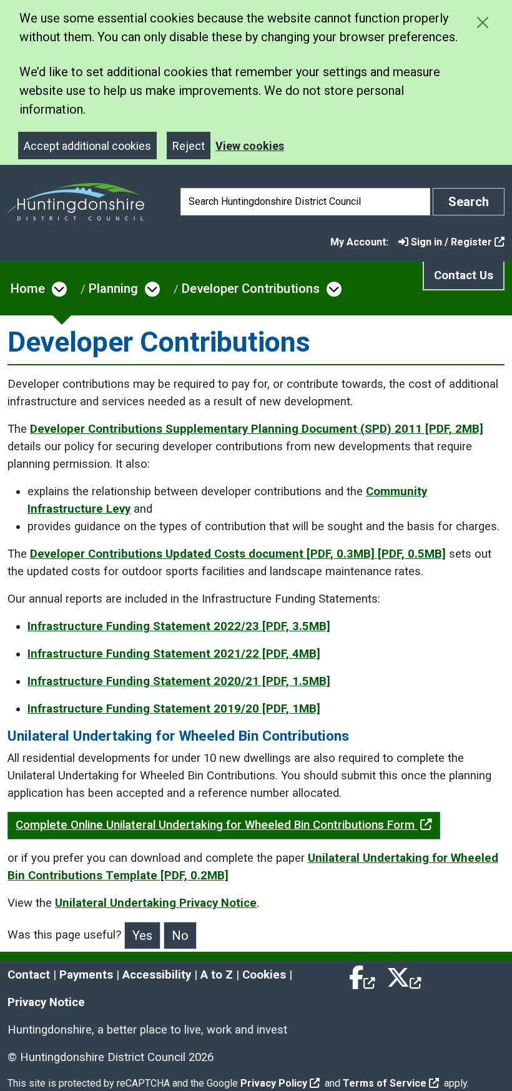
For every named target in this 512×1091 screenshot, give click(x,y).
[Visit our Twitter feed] (403, 975)
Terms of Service (384, 1083)
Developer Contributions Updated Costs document (238, 554)
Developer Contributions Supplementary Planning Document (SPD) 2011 (256, 429)
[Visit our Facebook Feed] (363, 975)
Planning (113, 288)
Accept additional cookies (87, 145)
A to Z (216, 975)
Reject (188, 145)
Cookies (264, 975)
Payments (86, 975)
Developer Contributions (251, 288)
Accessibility (156, 975)
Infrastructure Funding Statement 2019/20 (173, 709)
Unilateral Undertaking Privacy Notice (156, 903)
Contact (28, 975)
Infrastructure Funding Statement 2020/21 (178, 681)
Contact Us (463, 275)
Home (28, 288)
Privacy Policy (273, 1083)
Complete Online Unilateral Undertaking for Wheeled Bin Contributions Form (217, 825)
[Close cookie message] (482, 22)
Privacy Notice (46, 1002)
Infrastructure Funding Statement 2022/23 (178, 626)
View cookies (249, 145)
